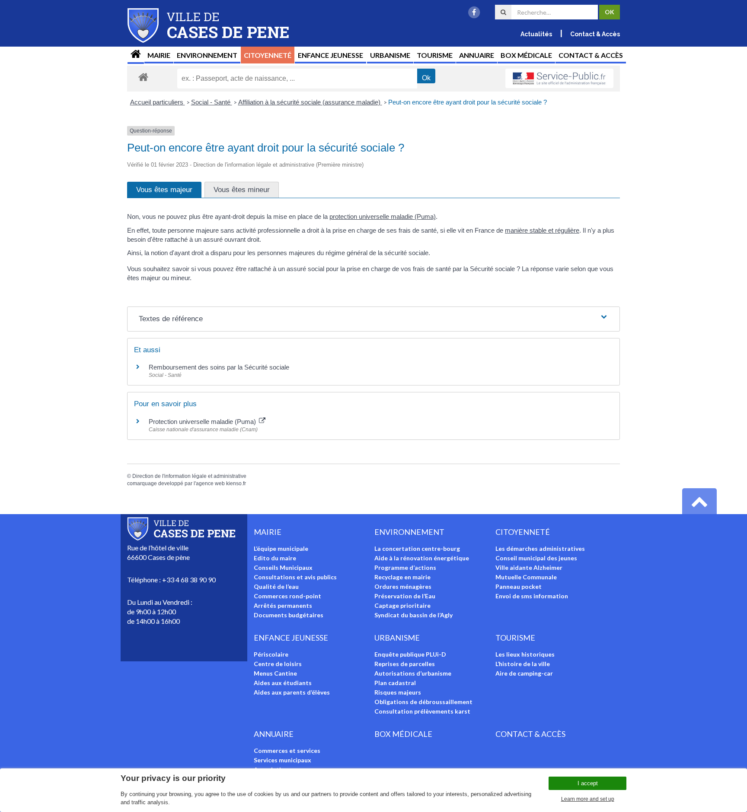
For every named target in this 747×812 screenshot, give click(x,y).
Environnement (207, 55)
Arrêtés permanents (283, 605)
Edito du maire (275, 558)
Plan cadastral (395, 682)
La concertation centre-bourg (417, 548)
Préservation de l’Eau (404, 596)
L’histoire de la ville (522, 663)
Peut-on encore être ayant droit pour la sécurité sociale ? (467, 102)
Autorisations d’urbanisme (412, 673)
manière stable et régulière (542, 230)
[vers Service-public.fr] (559, 78)
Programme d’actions (405, 567)
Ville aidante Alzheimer (528, 567)
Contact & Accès (595, 34)
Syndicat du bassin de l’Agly (413, 615)
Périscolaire (271, 654)
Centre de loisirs (278, 663)
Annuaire (476, 55)
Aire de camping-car (524, 673)
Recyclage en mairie (402, 577)
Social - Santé (211, 102)
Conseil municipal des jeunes (536, 558)
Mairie (158, 55)
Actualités (536, 34)
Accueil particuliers (157, 102)
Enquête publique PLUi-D (410, 654)
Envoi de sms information (531, 596)
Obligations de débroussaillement (423, 701)
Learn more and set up (587, 799)
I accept (588, 783)
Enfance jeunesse (330, 55)
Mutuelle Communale (526, 577)
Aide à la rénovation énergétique (421, 558)
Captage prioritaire (402, 605)
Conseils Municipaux (283, 567)
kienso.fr (236, 483)
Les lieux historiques (525, 654)
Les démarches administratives (540, 548)
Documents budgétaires (288, 615)
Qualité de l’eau (276, 586)
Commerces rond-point (287, 596)
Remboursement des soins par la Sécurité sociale (219, 367)
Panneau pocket (518, 586)
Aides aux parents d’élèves (292, 692)
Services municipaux (282, 760)
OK (609, 12)
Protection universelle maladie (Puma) (203, 421)
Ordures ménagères (402, 586)
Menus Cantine (275, 673)
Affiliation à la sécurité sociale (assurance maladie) (310, 102)
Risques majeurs (397, 692)
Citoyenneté (267, 55)
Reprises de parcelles (404, 663)
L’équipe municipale (281, 548)
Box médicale (526, 55)
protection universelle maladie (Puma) (382, 216)
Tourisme (435, 55)
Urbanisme (390, 55)
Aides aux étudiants (283, 682)
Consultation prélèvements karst (422, 711)
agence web (210, 483)
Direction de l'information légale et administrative (189, 476)
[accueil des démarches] (143, 77)
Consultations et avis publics (295, 577)
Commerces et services (287, 750)
